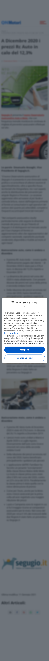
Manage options (24, 357)
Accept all (25, 349)
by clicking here (11, 333)
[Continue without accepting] (24, 306)
